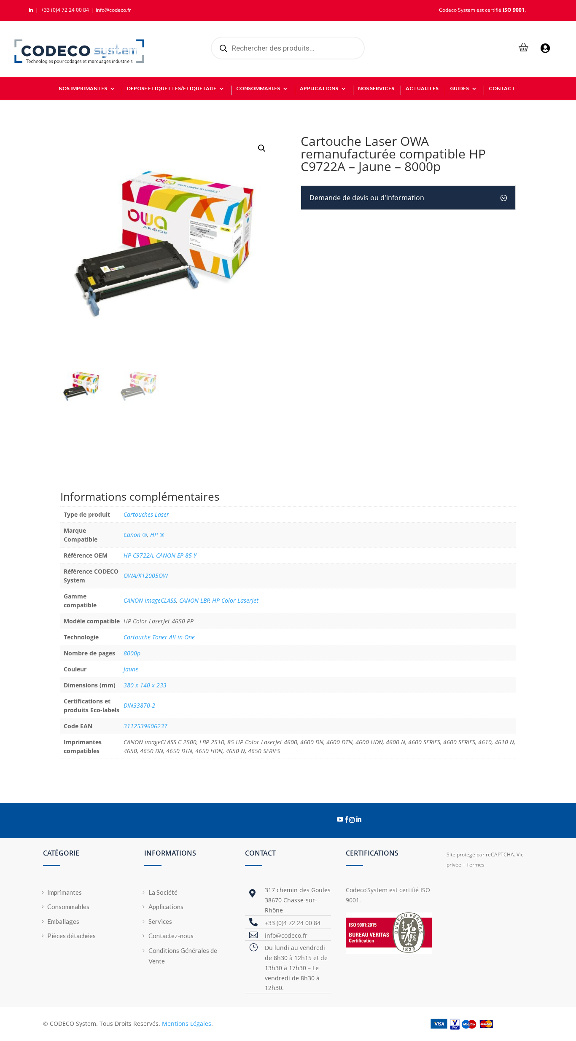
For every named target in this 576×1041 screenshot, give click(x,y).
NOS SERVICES (376, 88)
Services (160, 921)
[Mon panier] (524, 48)
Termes (475, 864)
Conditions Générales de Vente (182, 956)
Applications (165, 906)
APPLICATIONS (319, 88)
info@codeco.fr (113, 9)
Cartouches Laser (146, 514)
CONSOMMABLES (258, 88)
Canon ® (135, 535)
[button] (261, 148)
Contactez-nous (171, 935)
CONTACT (502, 88)
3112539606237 (145, 726)
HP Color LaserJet (235, 600)
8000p (132, 653)
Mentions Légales (186, 1024)
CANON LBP (194, 600)
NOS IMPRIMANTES (83, 88)
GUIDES (459, 88)
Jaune (131, 669)
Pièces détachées (71, 935)
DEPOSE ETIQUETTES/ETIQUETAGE (171, 88)
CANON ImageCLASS (150, 600)
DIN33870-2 (139, 705)
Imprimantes (64, 892)
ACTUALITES (422, 88)
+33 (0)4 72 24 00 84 (65, 9)
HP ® (157, 535)
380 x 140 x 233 (145, 685)
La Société (163, 892)
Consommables (68, 906)
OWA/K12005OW (146, 575)
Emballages (63, 921)
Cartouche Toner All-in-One (159, 637)
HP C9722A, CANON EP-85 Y (160, 555)
